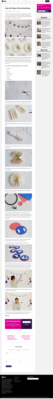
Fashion (18, 1)
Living (34, 1)
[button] (18, 28)
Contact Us (16, 378)
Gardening (42, 1)
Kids (38, 1)
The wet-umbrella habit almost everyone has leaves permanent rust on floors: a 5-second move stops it (46, 45)
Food (14, 1)
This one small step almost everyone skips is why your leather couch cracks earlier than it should (46, 24)
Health (30, 1)
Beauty (10, 1)
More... (47, 1)
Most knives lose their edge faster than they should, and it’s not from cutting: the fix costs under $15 (46, 73)
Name (7, 361)
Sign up (26, 324)
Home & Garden (24, 1)
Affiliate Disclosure (17, 381)
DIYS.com (4, 1)
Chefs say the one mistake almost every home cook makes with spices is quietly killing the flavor (46, 37)
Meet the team (16, 377)
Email (20, 361)
